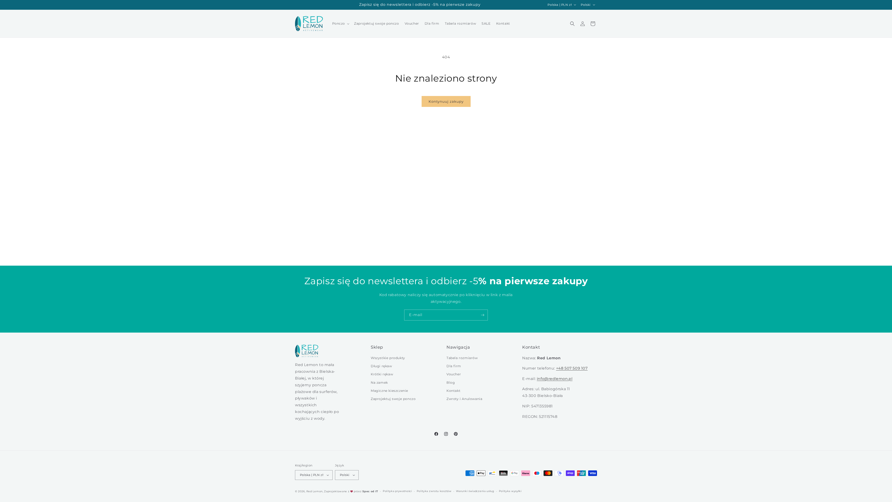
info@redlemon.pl (555, 378)
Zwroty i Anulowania (464, 399)
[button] (340, 23)
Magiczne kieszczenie (389, 391)
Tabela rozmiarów (462, 358)
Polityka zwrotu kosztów (434, 491)
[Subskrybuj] (482, 315)
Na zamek (379, 382)
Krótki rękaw (382, 374)
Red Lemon (314, 491)
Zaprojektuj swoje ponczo (393, 399)
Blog (450, 382)
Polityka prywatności (397, 491)
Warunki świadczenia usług (475, 491)
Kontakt (453, 391)
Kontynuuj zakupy (446, 101)
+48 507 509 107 (572, 368)
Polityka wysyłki (510, 491)
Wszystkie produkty (388, 358)
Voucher (453, 374)
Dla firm (453, 366)
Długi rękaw (381, 366)
